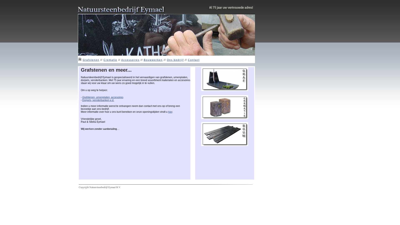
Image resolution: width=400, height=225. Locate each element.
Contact (194, 60)
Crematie (110, 60)
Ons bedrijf (175, 60)
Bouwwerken (153, 60)
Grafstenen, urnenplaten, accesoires (102, 97)
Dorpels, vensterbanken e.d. (98, 100)
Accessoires (130, 60)
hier (170, 111)
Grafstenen (91, 60)
